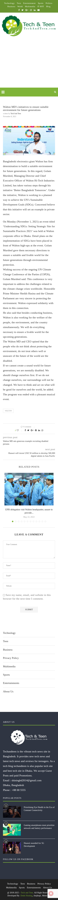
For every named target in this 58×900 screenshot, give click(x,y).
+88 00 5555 (19, 790)
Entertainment (29, 3)
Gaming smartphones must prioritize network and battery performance (39, 826)
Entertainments (11, 683)
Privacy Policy (11, 657)
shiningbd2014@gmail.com (26, 780)
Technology (9, 3)
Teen (19, 3)
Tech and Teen (16, 113)
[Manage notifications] (51, 893)
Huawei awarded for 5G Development (34, 844)
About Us (8, 691)
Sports (40, 3)
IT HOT (40, 6)
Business (11, 6)
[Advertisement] (29, 65)
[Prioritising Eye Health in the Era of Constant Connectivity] (12, 812)
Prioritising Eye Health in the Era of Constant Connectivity (39, 808)
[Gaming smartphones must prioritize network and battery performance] (12, 830)
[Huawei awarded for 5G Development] (12, 848)
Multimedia (30, 6)
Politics (49, 3)
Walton (8, 411)
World (20, 6)
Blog (48, 6)
